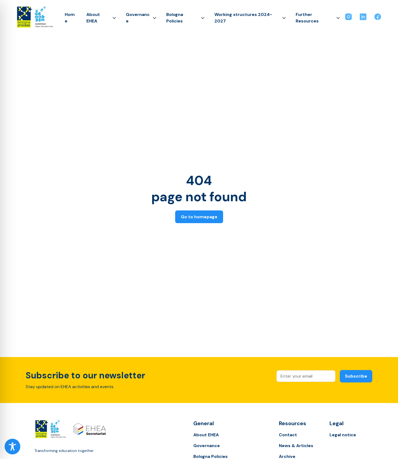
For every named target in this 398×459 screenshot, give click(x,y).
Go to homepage (199, 217)
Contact (288, 435)
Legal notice (343, 435)
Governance (138, 18)
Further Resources (307, 18)
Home (70, 18)
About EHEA (93, 18)
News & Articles (296, 445)
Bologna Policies (174, 18)
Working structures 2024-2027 (243, 18)
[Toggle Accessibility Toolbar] (12, 446)
